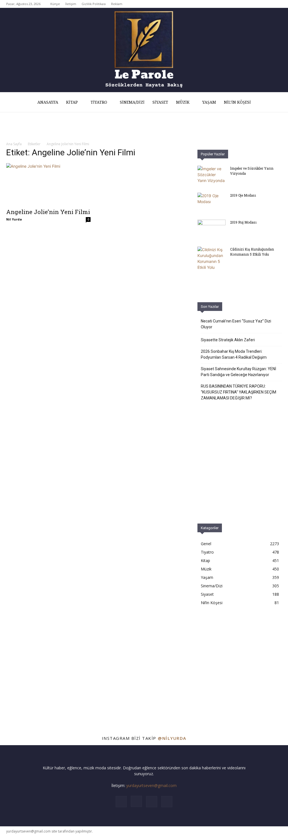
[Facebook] (250, 4)
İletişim (70, 4)
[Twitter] (268, 4)
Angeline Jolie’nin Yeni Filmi (48, 212)
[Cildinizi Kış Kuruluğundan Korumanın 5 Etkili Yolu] (211, 258)
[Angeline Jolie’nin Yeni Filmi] (48, 184)
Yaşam (209, 102)
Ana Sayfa (14, 144)
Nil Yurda (14, 219)
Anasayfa (47, 102)
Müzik (183, 102)
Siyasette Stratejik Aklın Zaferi (228, 340)
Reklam (116, 4)
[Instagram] (259, 4)
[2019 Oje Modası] (211, 202)
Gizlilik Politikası (94, 4)
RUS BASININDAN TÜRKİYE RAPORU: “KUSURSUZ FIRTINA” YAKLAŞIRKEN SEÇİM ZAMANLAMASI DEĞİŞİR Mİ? (238, 392)
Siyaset (160, 102)
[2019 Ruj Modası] (211, 229)
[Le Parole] (144, 50)
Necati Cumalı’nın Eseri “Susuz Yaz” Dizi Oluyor (236, 324)
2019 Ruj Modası (243, 222)
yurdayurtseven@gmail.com (151, 785)
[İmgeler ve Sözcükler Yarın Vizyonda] (211, 175)
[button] (275, 102)
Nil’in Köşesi (237, 102)
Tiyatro (99, 102)
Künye (55, 4)
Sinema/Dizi (132, 102)
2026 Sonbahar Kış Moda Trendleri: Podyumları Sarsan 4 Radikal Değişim (234, 354)
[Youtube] (277, 4)
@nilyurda (172, 738)
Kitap (72, 102)
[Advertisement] (239, 665)
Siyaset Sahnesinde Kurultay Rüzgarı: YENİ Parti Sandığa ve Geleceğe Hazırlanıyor (238, 372)
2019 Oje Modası (243, 195)
